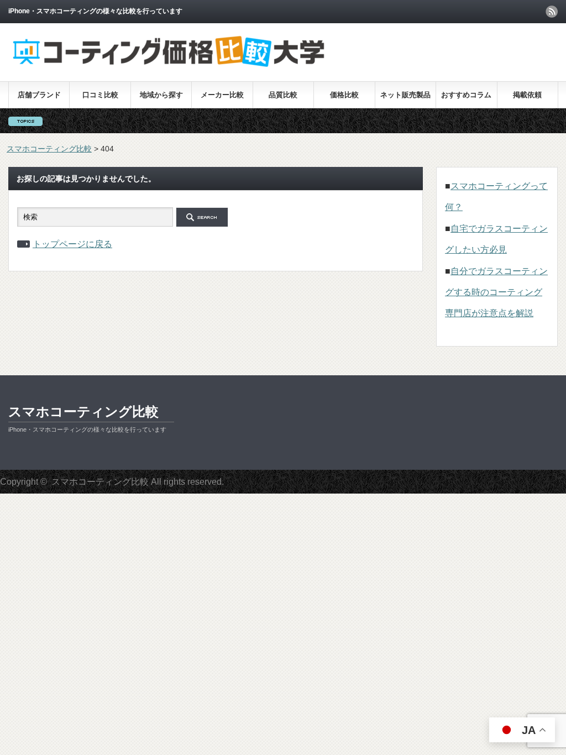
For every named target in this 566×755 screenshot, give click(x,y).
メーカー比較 (222, 95)
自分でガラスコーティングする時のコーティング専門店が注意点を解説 (496, 292)
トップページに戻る (72, 244)
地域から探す (161, 95)
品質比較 (283, 95)
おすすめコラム (466, 95)
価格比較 (344, 95)
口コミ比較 (100, 95)
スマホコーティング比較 (83, 411)
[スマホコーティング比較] (168, 66)
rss (552, 12)
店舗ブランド (39, 95)
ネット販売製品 (405, 95)
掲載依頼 (527, 95)
